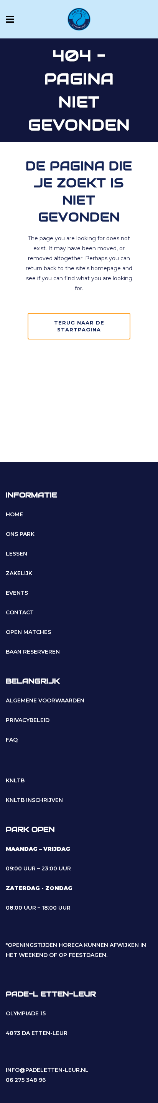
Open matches (28, 632)
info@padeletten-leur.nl (47, 1069)
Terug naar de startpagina (79, 326)
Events (17, 592)
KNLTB (15, 780)
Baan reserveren (33, 651)
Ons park (20, 534)
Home (14, 514)
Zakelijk (19, 573)
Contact (20, 612)
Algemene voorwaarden (45, 700)
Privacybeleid (27, 720)
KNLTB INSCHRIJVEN (34, 800)
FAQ (12, 739)
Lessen (16, 553)
